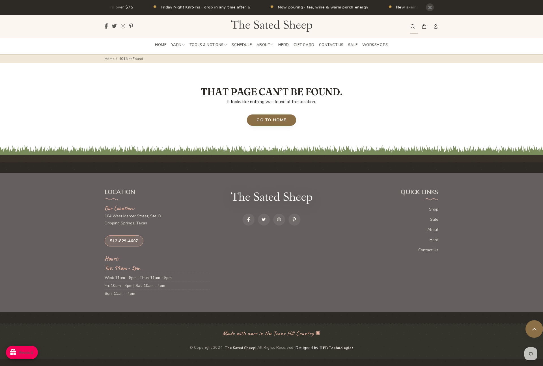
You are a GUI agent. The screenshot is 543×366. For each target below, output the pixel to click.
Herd (434, 239)
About (432, 229)
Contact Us (428, 250)
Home (109, 59)
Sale (434, 219)
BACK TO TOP (534, 329)
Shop (433, 209)
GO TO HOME (271, 120)
